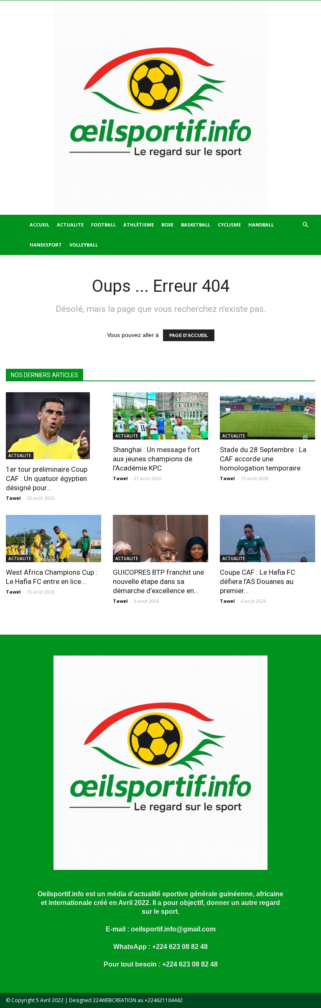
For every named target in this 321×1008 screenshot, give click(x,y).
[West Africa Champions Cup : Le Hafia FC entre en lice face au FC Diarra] (53, 538)
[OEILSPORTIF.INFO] (160, 107)
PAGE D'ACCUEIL (188, 335)
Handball (261, 224)
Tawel (13, 498)
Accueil (39, 224)
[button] (305, 225)
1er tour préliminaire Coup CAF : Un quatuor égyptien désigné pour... (46, 478)
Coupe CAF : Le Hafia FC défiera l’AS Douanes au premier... (257, 581)
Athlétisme (138, 224)
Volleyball (83, 245)
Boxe (167, 224)
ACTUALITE (70, 224)
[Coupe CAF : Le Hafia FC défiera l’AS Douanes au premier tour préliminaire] (267, 538)
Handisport (46, 245)
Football (103, 224)
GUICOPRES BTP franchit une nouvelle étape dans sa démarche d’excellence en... (158, 581)
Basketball (195, 224)
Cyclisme (229, 224)
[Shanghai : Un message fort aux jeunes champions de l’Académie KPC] (160, 416)
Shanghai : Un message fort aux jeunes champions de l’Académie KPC (156, 458)
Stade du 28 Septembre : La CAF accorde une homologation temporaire (263, 458)
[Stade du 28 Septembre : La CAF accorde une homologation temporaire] (267, 416)
